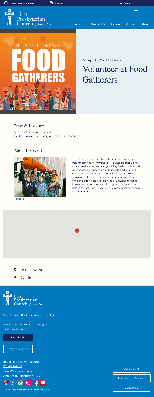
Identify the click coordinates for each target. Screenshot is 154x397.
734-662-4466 (12, 366)
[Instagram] (28, 383)
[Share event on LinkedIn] (29, 277)
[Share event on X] (22, 277)
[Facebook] (36, 383)
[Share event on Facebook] (15, 277)
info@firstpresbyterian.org (21, 361)
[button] (130, 24)
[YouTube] (43, 383)
